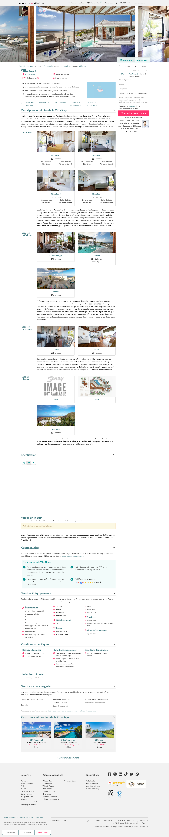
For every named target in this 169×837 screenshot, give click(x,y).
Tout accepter (43, 832)
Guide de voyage (93, 788)
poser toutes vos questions (73, 556)
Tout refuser (26, 832)
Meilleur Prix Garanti (129, 74)
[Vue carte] (28, 463)
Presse (23, 788)
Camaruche (30, 74)
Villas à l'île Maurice (51, 799)
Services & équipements (75, 103)
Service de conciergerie (91, 103)
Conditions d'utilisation (101, 827)
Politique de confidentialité (121, 827)
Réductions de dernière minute (93, 784)
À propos (25, 781)
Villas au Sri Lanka (50, 796)
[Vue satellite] (24, 463)
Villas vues (109, 3)
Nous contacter (139, 3)
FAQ (22, 786)
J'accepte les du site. (130, 106)
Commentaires (60, 102)
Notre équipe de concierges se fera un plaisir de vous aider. (72, 711)
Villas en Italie (70, 781)
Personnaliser (10, 832)
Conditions (132, 106)
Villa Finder (91, 781)
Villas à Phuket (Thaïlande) (48, 787)
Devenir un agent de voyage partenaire (29, 803)
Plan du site (144, 827)
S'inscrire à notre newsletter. (129, 109)
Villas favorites (95, 2)
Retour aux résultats (76, 3)
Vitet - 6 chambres (99, 742)
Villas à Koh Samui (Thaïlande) (50, 792)
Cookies (135, 827)
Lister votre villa (27, 791)
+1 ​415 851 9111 (124, 3)
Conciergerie (26, 794)
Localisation (44, 102)
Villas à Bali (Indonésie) (47, 782)
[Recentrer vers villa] (33, 463)
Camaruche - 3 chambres (36, 742)
